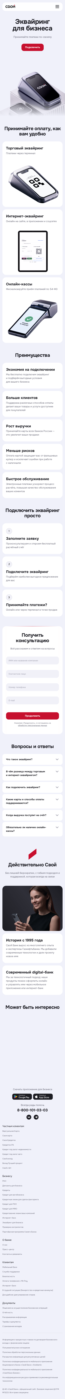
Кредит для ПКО (9, 1204)
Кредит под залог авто (12, 1154)
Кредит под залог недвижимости (16, 1149)
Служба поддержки (11, 1272)
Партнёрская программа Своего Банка (19, 1232)
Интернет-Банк (9, 1285)
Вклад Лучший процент (12, 1163)
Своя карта (7, 1135)
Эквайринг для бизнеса (12, 1222)
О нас (4, 1245)
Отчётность (7, 1312)
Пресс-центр (8, 1249)
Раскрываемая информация (14, 1317)
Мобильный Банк (9, 1267)
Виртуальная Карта (11, 1131)
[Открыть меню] (58, 7)
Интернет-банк (9, 1218)
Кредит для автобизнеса (13, 1195)
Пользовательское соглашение (16, 1348)
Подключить (32, 47)
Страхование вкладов (12, 1326)
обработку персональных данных (32, 725)
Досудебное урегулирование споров (18, 1295)
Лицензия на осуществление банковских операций (24, 1308)
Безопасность (8, 1276)
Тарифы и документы (11, 1322)
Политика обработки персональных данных (21, 1352)
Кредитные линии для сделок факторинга (20, 1199)
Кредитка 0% (8, 1145)
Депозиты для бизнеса (12, 1185)
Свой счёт (6, 1168)
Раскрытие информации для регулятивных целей (23, 1357)
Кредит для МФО (9, 1209)
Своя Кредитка (9, 1140)
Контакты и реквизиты (12, 1254)
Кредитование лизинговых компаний (18, 1213)
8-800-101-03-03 (32, 1110)
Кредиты (6, 1190)
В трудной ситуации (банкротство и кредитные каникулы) (27, 1290)
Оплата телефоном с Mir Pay (15, 1281)
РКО (4, 1181)
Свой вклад (7, 1158)
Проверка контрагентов (12, 1227)
